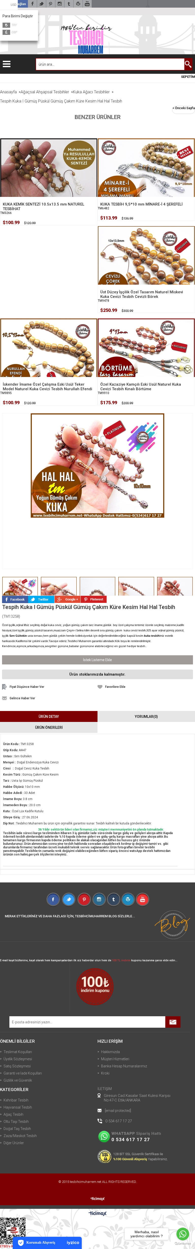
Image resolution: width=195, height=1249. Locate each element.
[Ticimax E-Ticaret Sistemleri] (98, 1213)
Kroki (105, 1073)
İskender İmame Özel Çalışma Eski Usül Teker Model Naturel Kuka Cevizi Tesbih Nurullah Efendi (47, 386)
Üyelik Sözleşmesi (18, 1059)
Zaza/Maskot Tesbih (20, 1136)
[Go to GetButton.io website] (183, 1243)
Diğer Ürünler (14, 1143)
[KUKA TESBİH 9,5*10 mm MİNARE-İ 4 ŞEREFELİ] (146, 176)
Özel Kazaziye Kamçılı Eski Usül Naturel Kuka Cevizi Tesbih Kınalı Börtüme (140, 386)
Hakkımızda (110, 1052)
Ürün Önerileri (49, 727)
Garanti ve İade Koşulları (23, 1073)
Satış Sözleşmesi (17, 1066)
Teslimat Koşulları (18, 1052)
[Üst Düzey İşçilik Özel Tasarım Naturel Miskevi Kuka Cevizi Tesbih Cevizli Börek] (146, 264)
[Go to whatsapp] (182, 1234)
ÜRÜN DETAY (49, 717)
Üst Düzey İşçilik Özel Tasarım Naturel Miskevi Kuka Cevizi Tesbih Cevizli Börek (141, 294)
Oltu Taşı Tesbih (16, 1121)
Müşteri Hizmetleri (115, 1059)
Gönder (173, 1022)
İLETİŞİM (105, 1089)
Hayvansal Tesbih (18, 1107)
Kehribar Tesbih (16, 1100)
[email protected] (118, 1110)
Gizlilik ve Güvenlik (18, 1080)
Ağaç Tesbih (13, 1114)
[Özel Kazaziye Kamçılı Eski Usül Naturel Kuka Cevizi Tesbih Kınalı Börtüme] (146, 356)
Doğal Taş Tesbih (17, 1128)
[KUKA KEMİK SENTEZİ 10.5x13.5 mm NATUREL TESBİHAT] (48, 176)
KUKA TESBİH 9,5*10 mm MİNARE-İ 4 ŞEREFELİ (141, 204)
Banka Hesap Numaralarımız (124, 1066)
